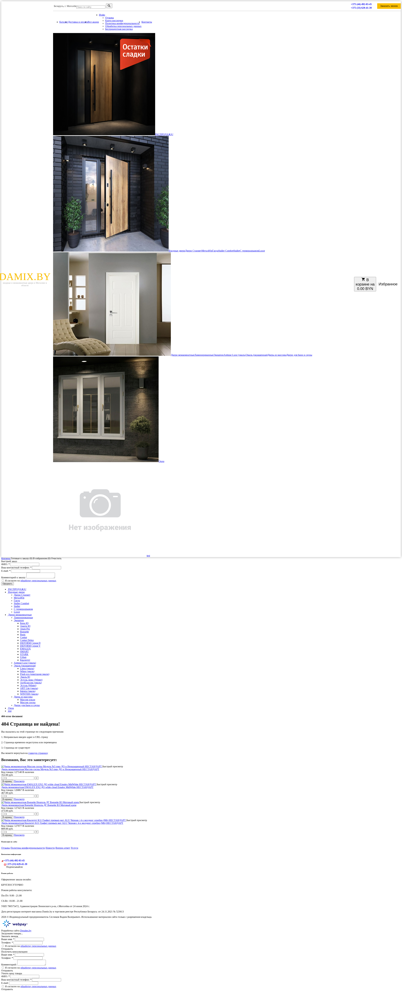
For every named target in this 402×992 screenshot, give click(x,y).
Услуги (74, 848)
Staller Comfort (226, 250)
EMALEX (25, 648)
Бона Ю (24, 623)
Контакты (146, 22)
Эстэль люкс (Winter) (31, 679)
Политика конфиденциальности (122, 23)
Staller (237, 250)
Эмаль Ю (25, 677)
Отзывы (109, 17)
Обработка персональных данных (123, 26)
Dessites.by (25, 930)
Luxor (262, 250)
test (148, 555)
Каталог (63, 22)
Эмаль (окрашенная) (257, 355)
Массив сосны (27, 702)
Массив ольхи (27, 699)
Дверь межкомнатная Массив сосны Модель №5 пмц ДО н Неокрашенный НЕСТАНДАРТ (50, 769)
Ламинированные (204, 355)
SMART (24, 651)
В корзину (7, 781)
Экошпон (219, 355)
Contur (23, 637)
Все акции (93, 22)
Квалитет (25, 660)
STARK (24, 654)
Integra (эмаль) (27, 691)
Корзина (6, 558)
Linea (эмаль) (27, 668)
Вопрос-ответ (62, 848)
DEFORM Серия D (30, 643)
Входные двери (177, 250)
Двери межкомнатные (182, 355)
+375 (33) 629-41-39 (361, 7)
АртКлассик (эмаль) (31, 682)
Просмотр (19, 781)
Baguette (24, 631)
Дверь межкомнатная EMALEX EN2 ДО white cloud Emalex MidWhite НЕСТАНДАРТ (47, 787)
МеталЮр (207, 250)
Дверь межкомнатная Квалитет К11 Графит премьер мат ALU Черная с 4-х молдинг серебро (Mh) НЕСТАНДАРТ (62, 823)
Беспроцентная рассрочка (119, 29)
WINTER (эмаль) (29, 694)
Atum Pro (25, 629)
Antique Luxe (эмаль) (235, 355)
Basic (23, 634)
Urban (23, 657)
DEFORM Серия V (30, 646)
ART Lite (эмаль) (29, 688)
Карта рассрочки (114, 20)
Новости (50, 848)
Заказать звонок (389, 6)
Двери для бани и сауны (299, 355)
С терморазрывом (249, 250)
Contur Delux (27, 640)
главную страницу (38, 753)
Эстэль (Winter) (28, 685)
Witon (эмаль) (27, 671)
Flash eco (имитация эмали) (34, 674)
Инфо (102, 15)
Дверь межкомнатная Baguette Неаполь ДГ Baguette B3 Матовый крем (38, 805)
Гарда (215, 250)
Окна (161, 461)
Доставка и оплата (78, 22)
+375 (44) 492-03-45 (361, 4)
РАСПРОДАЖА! (164, 134)
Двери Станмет (193, 250)
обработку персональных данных (38, 580)
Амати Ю (25, 626)
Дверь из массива (277, 355)
